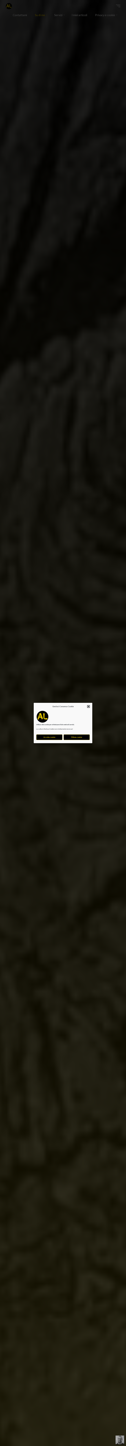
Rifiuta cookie (76, 737)
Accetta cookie (49, 737)
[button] (88, 706)
